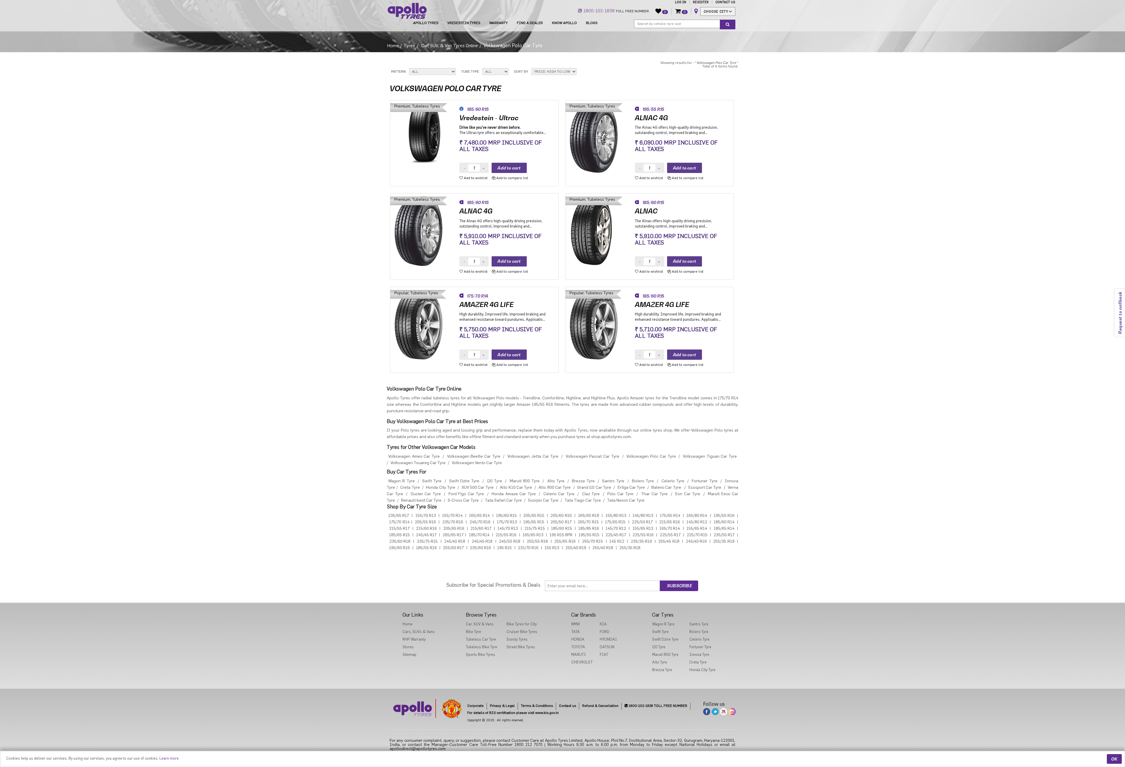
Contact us (567, 705)
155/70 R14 (452, 516)
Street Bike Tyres (521, 647)
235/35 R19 (641, 541)
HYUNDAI (608, 639)
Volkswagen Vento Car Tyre (477, 463)
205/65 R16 (453, 529)
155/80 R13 (616, 516)
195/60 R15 (506, 516)
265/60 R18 (588, 516)
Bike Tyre (473, 632)
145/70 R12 (616, 529)
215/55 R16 (506, 535)
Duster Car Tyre (426, 494)
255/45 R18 (668, 541)
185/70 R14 (479, 535)
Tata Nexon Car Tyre (626, 500)
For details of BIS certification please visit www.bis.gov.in (513, 713)
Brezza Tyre (583, 481)
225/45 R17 (616, 535)
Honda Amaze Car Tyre (514, 494)
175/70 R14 (399, 522)
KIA (603, 624)
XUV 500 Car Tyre (478, 488)
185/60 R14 (724, 522)
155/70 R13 (425, 516)
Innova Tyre (699, 654)
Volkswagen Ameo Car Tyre (414, 456)
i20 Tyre (494, 481)
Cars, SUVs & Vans (419, 632)
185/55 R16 (426, 548)
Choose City (716, 11)
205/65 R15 (533, 516)
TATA (575, 632)
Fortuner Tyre (704, 481)
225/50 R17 (642, 522)
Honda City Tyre (440, 488)
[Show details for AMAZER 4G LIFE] (425, 324)
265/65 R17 (453, 535)
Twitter (715, 711)
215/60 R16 (426, 529)
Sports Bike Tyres (480, 654)
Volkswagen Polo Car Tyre (651, 456)
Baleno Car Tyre (666, 488)
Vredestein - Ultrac (489, 118)
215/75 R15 (534, 529)
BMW (575, 624)
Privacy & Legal (502, 705)
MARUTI (578, 654)
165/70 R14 (669, 529)
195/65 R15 (533, 522)
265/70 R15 (588, 522)
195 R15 (504, 548)
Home (393, 45)
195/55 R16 (724, 516)
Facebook (706, 711)
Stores (408, 647)
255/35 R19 (723, 541)
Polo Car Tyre (620, 494)
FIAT (604, 654)
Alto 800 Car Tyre (554, 488)
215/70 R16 (528, 548)
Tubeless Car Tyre (481, 639)
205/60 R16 (561, 516)
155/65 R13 (643, 529)
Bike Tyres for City (522, 624)
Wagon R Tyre (401, 481)
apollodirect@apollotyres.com (418, 749)
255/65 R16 (565, 541)
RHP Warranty (414, 639)
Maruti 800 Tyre (525, 481)
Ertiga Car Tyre (631, 488)
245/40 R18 (454, 541)
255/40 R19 (575, 548)
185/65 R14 (724, 529)
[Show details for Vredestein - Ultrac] (425, 138)
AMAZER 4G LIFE (486, 304)
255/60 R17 (453, 548)
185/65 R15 (399, 535)
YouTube (723, 711)
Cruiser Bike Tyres (522, 632)
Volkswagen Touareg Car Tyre (418, 463)
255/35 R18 (629, 548)
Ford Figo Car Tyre (466, 494)
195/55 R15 (589, 535)
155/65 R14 (696, 529)
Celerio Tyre (673, 481)
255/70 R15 (592, 541)
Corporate (475, 705)
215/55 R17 (399, 529)
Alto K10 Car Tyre (516, 488)
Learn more (169, 758)
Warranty (498, 23)
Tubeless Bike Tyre (481, 647)
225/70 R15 (697, 535)
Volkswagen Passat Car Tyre (592, 456)
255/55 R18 (537, 541)
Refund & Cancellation (600, 705)
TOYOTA (578, 647)
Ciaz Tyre (591, 494)
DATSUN (607, 647)
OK (1114, 758)
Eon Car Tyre (687, 494)
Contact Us (725, 2)
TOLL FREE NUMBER (615, 11)
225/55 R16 (643, 535)
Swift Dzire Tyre (464, 481)
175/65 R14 (670, 516)
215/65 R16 (669, 522)
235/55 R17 (724, 535)
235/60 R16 (480, 548)
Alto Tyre (556, 481)
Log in (680, 2)
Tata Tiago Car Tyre (583, 500)
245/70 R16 (480, 522)
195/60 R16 (399, 548)
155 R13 (552, 548)
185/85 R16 (588, 529)
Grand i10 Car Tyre (594, 488)
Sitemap (409, 654)
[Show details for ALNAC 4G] (600, 138)
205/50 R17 (560, 522)
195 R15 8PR (561, 535)
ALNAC (646, 211)
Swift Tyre (432, 481)
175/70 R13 (507, 522)
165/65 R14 (479, 516)
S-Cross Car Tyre (463, 500)
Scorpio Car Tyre (543, 500)
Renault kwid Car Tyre (421, 500)
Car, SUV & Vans (480, 624)
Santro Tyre (613, 481)
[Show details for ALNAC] (600, 231)
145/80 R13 (643, 516)
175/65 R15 (615, 522)
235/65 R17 (398, 516)
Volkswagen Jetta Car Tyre (532, 456)
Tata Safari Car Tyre (503, 500)
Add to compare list (511, 178)
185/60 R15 (561, 529)
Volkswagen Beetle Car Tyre (473, 456)
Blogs (591, 23)
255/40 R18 (602, 548)
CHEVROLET (582, 662)
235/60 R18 (400, 541)
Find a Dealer (530, 23)
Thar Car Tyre (654, 494)
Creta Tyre (410, 488)
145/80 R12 (696, 522)
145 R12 (616, 541)
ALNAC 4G (651, 118)
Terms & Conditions (537, 705)
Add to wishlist (475, 178)
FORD (604, 632)
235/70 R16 (452, 522)
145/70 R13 (507, 529)
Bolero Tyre (643, 481)
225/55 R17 (670, 535)
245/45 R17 (426, 535)
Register (701, 2)
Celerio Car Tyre (559, 494)
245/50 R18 (509, 541)
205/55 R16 (425, 522)
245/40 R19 (696, 541)
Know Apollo (564, 23)
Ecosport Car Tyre (705, 488)
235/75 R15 (427, 541)
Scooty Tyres (517, 639)
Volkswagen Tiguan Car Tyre (710, 456)
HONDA (577, 639)
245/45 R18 (482, 541)
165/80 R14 (696, 516)
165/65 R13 (533, 535)
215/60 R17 (481, 529)
